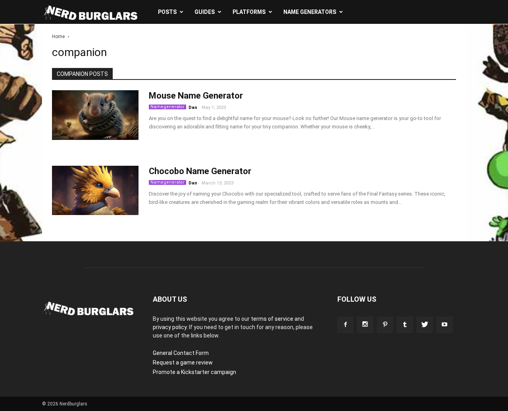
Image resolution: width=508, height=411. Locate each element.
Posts (167, 12)
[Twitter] (425, 325)
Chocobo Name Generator (200, 171)
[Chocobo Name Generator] (95, 190)
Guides (204, 12)
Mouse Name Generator (196, 96)
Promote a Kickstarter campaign (194, 372)
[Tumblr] (405, 325)
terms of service (272, 319)
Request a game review (183, 362)
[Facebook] (345, 325)
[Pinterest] (385, 325)
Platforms (249, 12)
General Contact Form (181, 353)
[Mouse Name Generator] (95, 115)
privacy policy (170, 327)
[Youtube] (444, 325)
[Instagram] (365, 325)
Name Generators (309, 12)
